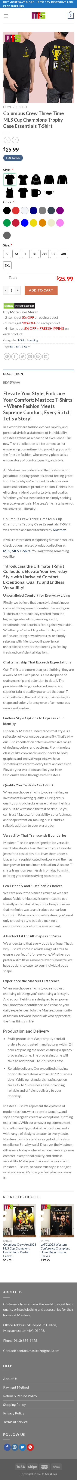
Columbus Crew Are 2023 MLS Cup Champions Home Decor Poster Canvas (19, 1250)
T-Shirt (22, 107)
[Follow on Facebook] (7, 1447)
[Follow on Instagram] (14, 1447)
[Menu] (5, 16)
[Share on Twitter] (22, 356)
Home (7, 107)
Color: (9, 202)
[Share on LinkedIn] (45, 356)
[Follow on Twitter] (22, 1447)
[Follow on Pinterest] (30, 1447)
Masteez (59, 530)
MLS (12, 347)
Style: (8, 170)
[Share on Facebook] (14, 356)
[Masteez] (38, 15)
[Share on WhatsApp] (7, 356)
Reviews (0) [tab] (11, 382)
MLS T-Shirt (23, 347)
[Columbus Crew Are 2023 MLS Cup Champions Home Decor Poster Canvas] (19, 1220)
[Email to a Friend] (30, 356)
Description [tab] (13, 374)
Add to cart (41, 290)
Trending (32, 340)
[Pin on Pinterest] (37, 356)
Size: (7, 245)
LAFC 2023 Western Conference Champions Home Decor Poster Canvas (55, 1250)
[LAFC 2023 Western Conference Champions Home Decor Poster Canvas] (57, 1220)
